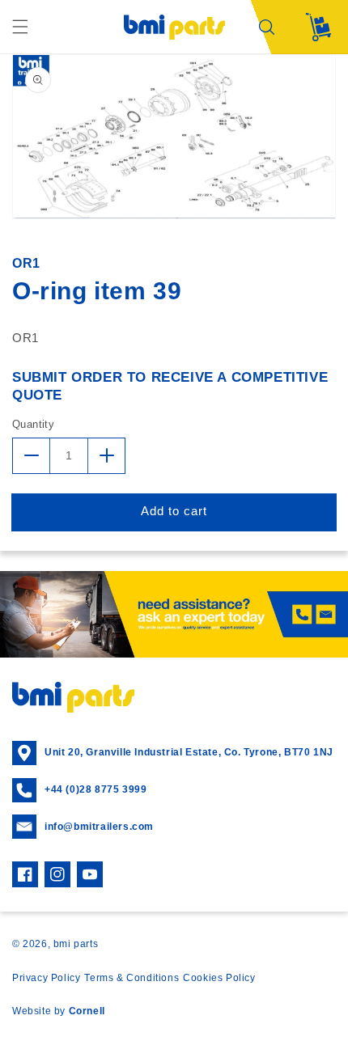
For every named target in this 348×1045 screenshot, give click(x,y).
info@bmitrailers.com (99, 826)
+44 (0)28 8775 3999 (95, 789)
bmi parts (75, 944)
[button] (20, 26)
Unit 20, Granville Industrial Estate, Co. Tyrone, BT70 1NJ (189, 752)
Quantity (33, 424)
